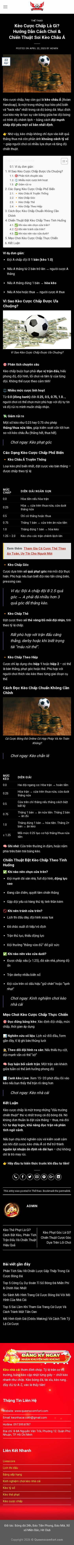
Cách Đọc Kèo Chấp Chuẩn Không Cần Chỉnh (33, 213)
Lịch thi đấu (10, 1468)
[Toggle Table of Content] (62, 161)
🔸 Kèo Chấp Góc (25, 197)
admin (54, 48)
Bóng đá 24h (23, 1525)
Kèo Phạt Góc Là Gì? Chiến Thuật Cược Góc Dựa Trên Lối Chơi (56, 1237)
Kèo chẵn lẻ (39, 756)
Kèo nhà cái (39, 1092)
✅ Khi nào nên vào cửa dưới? (32, 233)
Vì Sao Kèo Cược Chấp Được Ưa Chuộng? (35, 171)
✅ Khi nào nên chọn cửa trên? (32, 225)
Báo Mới (59, 1525)
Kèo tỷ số (9, 1488)
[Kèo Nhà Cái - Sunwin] (37, 7)
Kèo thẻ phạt (11, 1494)
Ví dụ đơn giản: (24, 166)
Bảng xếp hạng (12, 1474)
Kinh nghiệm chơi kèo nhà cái (21, 1481)
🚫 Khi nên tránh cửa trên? (30, 229)
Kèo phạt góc (40, 442)
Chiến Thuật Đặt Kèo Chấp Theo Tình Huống (37, 220)
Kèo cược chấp (13, 100)
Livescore (9, 1461)
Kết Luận (14, 243)
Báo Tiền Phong (43, 1525)
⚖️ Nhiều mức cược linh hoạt (31, 180)
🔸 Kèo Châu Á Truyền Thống (31, 193)
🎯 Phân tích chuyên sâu (29, 175)
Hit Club (46, 1530)
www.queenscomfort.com (31, 1411)
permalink (64, 1190)
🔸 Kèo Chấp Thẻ (25, 202)
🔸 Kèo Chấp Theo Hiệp (28, 206)
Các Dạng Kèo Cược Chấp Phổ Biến (31, 189)
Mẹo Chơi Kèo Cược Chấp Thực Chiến (33, 238)
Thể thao (37, 20)
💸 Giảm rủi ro (23, 184)
